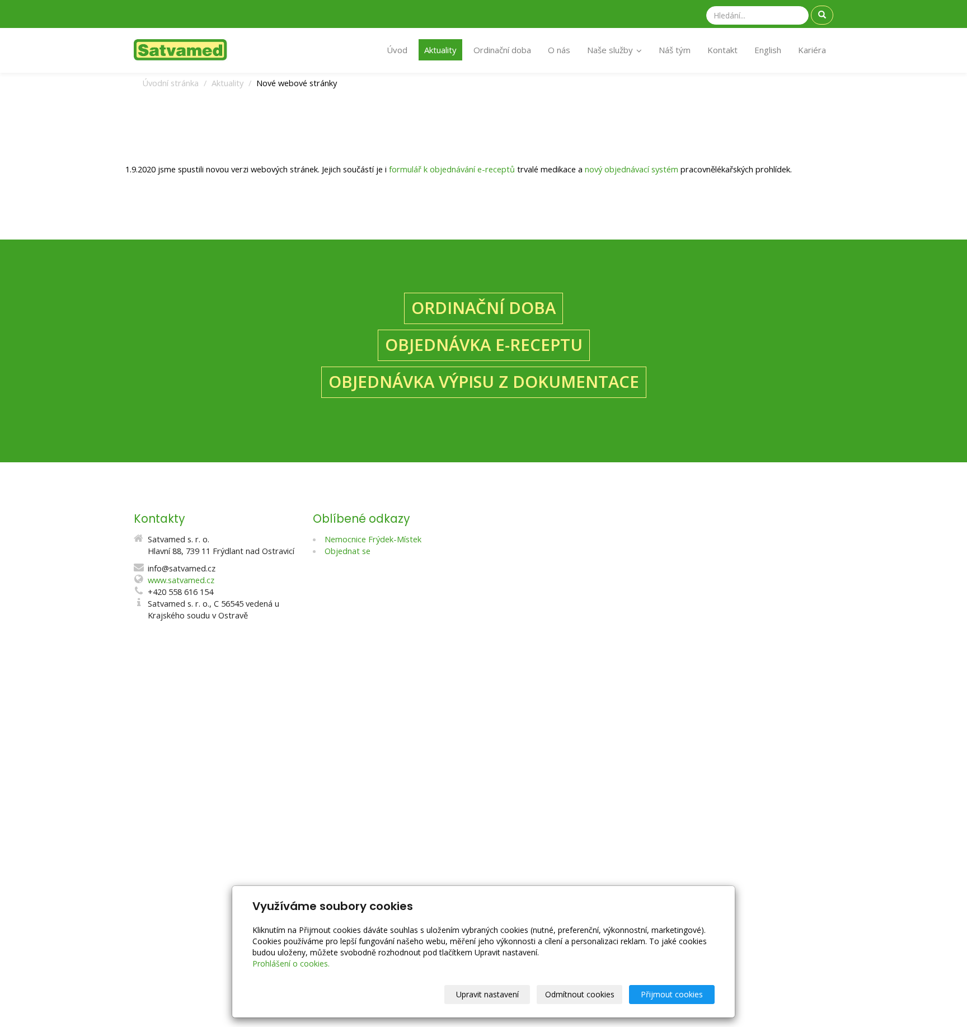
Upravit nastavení (487, 994)
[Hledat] (822, 15)
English (767, 49)
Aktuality (440, 49)
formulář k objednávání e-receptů (452, 169)
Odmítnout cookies (579, 994)
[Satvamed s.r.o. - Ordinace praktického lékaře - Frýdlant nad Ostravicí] (181, 49)
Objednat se (347, 550)
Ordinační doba (502, 49)
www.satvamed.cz (181, 579)
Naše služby (611, 49)
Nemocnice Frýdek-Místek (373, 539)
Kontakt (722, 49)
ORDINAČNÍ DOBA (483, 308)
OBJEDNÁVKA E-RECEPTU (484, 345)
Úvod (397, 49)
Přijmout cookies (672, 994)
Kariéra (812, 49)
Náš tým (675, 49)
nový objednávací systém (631, 169)
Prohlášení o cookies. (291, 963)
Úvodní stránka (170, 82)
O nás (559, 49)
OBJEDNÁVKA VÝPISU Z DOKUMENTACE (483, 382)
